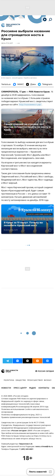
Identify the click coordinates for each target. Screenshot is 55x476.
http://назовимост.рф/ (30, 104)
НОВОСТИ (6, 388)
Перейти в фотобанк (30, 78)
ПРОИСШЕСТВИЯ (35, 380)
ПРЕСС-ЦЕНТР (20, 388)
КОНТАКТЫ (43, 388)
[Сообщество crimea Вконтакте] (17, 360)
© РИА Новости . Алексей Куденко (12, 78)
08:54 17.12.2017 (7, 43)
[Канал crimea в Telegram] (7, 360)
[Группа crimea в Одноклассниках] (37, 360)
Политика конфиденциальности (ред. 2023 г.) (21, 414)
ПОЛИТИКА (9, 380)
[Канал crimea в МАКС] (47, 360)
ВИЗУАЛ (47, 380)
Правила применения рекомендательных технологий (25, 417)
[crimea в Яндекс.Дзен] (27, 360)
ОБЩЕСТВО (20, 380)
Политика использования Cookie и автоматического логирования (25, 411)
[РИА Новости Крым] (10, 25)
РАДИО (32, 388)
